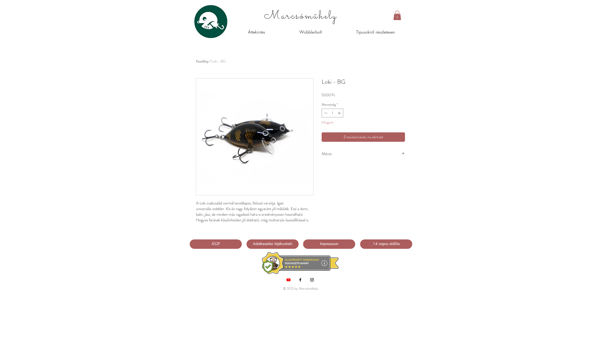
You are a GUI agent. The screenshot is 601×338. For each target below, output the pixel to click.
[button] (397, 15)
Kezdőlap (202, 61)
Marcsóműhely (300, 16)
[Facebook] (300, 279)
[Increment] (340, 113)
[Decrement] (325, 113)
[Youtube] (288, 279)
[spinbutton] (332, 113)
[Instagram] (312, 279)
